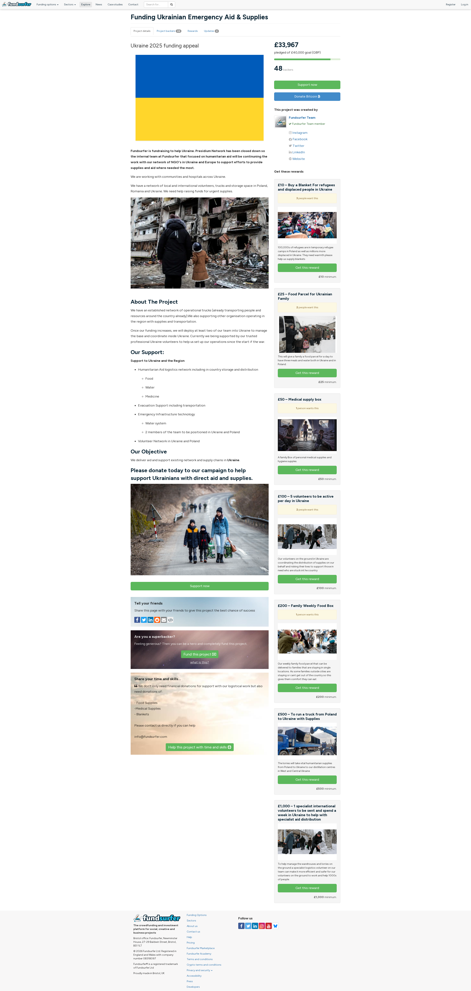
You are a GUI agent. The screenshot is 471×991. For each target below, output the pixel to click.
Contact (133, 4)
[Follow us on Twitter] (248, 926)
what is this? (199, 662)
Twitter (298, 146)
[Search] (171, 4)
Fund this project (197, 654)
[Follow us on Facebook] (241, 926)
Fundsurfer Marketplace (201, 948)
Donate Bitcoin (306, 96)
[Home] (16, 4)
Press (190, 981)
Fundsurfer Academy (199, 953)
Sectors (69, 4)
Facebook (300, 139)
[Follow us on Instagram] (262, 926)
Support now (200, 586)
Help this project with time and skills (198, 747)
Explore (85, 4)
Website (298, 159)
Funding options (47, 4)
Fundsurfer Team (302, 118)
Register (451, 4)
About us (192, 926)
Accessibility (194, 975)
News (99, 4)
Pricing (191, 942)
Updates (211, 31)
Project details (142, 31)
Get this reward (307, 268)
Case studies (115, 4)
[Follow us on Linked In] (255, 926)
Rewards (193, 31)
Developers (193, 986)
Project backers (168, 31)
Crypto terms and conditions (204, 964)
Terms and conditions (200, 959)
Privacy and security (199, 970)
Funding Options (197, 915)
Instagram (299, 133)
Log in (464, 4)
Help (189, 937)
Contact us (193, 931)
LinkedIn (298, 152)
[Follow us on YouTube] (268, 926)
